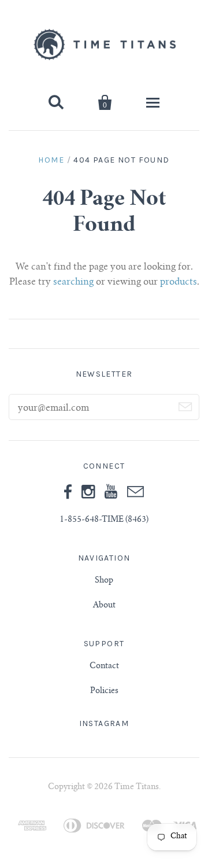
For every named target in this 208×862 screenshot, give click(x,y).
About (104, 606)
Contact (104, 666)
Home (51, 160)
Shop (104, 581)
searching (73, 282)
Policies (104, 691)
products (178, 282)
